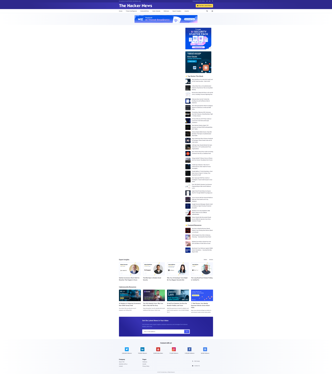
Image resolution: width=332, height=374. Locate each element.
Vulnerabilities (144, 11)
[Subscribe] (186, 331)
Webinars (166, 11)
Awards (187, 11)
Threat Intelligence (131, 11)
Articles (211, 259)
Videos (205, 259)
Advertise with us (123, 364)
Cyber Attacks (156, 11)
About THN (121, 362)
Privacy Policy (145, 366)
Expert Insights (177, 11)
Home (120, 11)
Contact (121, 366)
